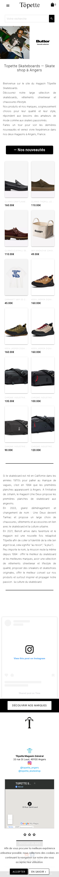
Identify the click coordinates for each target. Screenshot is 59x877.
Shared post (25, 693)
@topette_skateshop (30, 770)
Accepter (19, 871)
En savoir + (38, 871)
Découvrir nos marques (29, 705)
